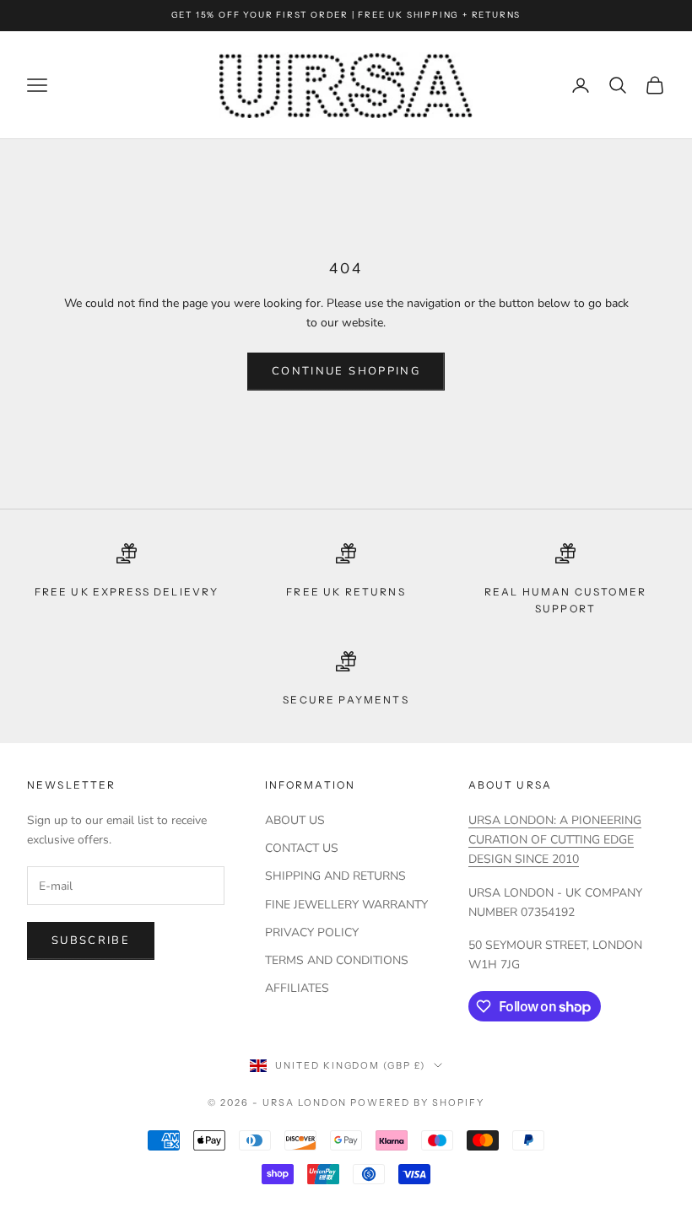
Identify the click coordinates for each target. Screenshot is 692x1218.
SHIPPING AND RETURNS (335, 876)
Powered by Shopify (417, 1102)
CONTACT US (301, 848)
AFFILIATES (297, 988)
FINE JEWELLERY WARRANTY (346, 905)
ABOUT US (295, 820)
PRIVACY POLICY (312, 932)
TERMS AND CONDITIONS (336, 960)
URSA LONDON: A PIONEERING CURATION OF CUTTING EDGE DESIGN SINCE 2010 (554, 839)
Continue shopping (346, 371)
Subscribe (90, 940)
